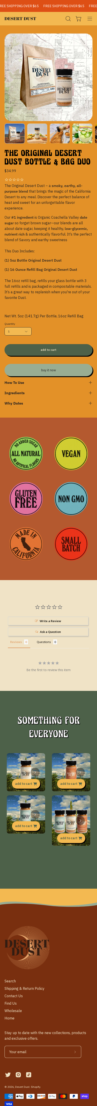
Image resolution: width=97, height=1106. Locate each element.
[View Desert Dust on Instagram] (18, 1074)
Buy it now (48, 370)
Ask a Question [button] (50, 632)
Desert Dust (22, 1086)
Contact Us (14, 996)
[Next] (35, 772)
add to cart (23, 784)
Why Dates (14, 403)
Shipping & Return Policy (24, 988)
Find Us (11, 1003)
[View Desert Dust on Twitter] (8, 1074)
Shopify (35, 1086)
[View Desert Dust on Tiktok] (28, 1074)
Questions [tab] (44, 642)
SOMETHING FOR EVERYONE (48, 728)
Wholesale (13, 1010)
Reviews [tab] (16, 642)
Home (9, 1018)
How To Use (14, 382)
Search (10, 981)
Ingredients (15, 393)
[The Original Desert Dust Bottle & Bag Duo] (15, 133)
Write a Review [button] (50, 621)
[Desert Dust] (20, 19)
